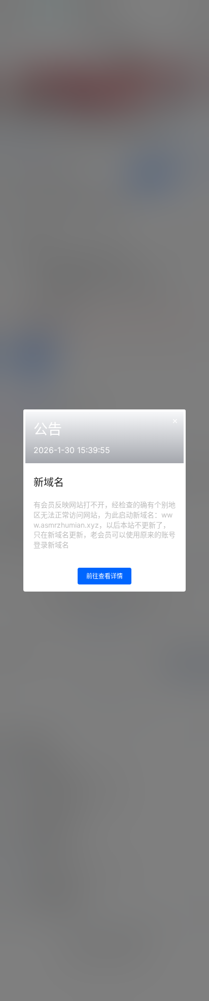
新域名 (48, 482)
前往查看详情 (104, 576)
